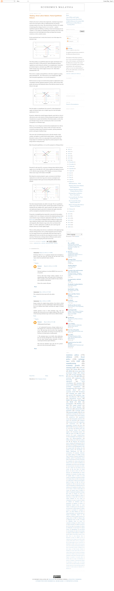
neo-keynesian (70, 531)
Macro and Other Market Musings (74, 294)
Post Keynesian (82, 544)
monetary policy (72, 355)
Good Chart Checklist (72, 285)
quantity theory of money (74, 475)
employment (78, 378)
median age (68, 487)
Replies (37, 263)
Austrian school (75, 490)
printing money (81, 474)
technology (83, 563)
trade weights (75, 532)
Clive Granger (73, 539)
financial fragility (73, 412)
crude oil (78, 500)
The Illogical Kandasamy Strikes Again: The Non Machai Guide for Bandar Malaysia (75, 337)
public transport (77, 508)
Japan (82, 495)
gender (75, 462)
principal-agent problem (80, 560)
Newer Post (31, 375)
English (82, 540)
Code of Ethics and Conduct (72, 17)
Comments (70, 41)
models (71, 456)
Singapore (75, 445)
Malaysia (75, 441)
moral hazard (76, 527)
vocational (81, 510)
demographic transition (77, 418)
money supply (70, 385)
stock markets (81, 440)
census (81, 521)
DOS (77, 479)
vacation (67, 566)
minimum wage (49, 243)
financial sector (69, 462)
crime (74, 500)
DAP (84, 539)
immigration (37, 243)
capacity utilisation (70, 498)
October (71, 166)
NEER (68, 400)
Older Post (61, 375)
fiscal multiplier (71, 436)
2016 (69, 160)
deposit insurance (71, 524)
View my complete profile (73, 73)
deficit (83, 500)
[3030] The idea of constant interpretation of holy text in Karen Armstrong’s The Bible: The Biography (75, 246)
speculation (74, 510)
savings (67, 469)
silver (71, 563)
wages (56, 243)
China (71, 428)
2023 (69, 149)
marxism (67, 560)
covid (82, 550)
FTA (67, 542)
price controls (71, 467)
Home (46, 375)
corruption (82, 420)
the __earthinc (71, 243)
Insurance (68, 495)
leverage (74, 558)
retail (76, 531)
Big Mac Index (75, 469)
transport (79, 477)
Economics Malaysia (57, 7)
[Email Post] (47, 241)
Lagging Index (69, 518)
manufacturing (71, 363)
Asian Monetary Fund (78, 536)
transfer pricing (70, 449)
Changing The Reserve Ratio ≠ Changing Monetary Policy (76, 190)
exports (68, 369)
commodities (82, 422)
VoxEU (78, 459)
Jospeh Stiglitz (72, 542)
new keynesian (69, 508)
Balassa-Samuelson (77, 438)
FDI (80, 423)
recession (73, 459)
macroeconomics (71, 466)
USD (81, 451)
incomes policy (80, 557)
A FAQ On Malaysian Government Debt (75, 21)
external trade (71, 367)
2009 (69, 227)
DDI (68, 540)
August (71, 170)
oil (84, 443)
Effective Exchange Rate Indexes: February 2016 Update (76, 205)
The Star (81, 496)
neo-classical (82, 529)
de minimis (70, 300)
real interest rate (79, 467)
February (71, 209)
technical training (76, 563)
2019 (69, 153)
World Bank (82, 445)
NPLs (78, 519)
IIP (69, 441)
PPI (82, 482)
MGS (79, 402)
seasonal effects (71, 390)
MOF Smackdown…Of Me (75, 183)
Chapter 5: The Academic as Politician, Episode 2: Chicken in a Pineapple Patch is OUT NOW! (75, 312)
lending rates (80, 448)
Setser (67, 547)
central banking (81, 415)
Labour (43, 243)
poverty (74, 440)
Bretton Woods (72, 479)
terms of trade (73, 488)
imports (83, 369)
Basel (73, 537)
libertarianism (80, 558)
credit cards (78, 483)
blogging (83, 459)
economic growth (73, 365)
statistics (80, 487)
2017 (69, 158)
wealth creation (74, 566)
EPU (74, 540)
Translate (77, 236)
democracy (68, 472)
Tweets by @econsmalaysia (72, 104)
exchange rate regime (75, 393)
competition (70, 461)
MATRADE (68, 544)
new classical (80, 506)
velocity (67, 490)
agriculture (74, 420)
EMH (67, 492)
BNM (70, 371)
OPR (80, 376)
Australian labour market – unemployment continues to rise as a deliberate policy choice (75, 254)
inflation (69, 357)
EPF (71, 540)
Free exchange (71, 323)
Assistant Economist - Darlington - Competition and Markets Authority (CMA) (75, 274)
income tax (75, 464)
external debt (71, 448)
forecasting (69, 379)
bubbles (68, 440)
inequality (80, 436)
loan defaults (82, 464)
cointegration (68, 500)
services (83, 414)
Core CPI (73, 376)
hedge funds (74, 555)
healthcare (81, 462)
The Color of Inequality (73, 330)
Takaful (80, 547)
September (71, 168)
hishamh (40, 266)
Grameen (75, 493)
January (71, 211)
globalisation (68, 503)
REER (71, 402)
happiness (76, 503)
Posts (69, 38)
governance (77, 526)
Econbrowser (71, 317)
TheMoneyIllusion (72, 265)
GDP (78, 361)
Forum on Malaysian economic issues (75, 331)
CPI (81, 368)
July (70, 173)
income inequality (77, 374)
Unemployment (70, 388)
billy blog (70, 251)
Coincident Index (79, 513)
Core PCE (79, 539)
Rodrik (83, 519)
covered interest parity (75, 550)
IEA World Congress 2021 (73, 290)
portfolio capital (70, 458)
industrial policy (80, 485)
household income (77, 432)
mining (75, 369)
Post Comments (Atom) (41, 379)
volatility (81, 532)
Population (68, 483)
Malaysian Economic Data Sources (74, 19)
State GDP (75, 496)
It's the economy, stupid (72, 301)
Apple (80, 534)
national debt (78, 409)
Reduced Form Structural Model (77, 545)
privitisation (70, 562)
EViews (77, 540)
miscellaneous (73, 397)
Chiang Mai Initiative (70, 513)
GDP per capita (70, 433)
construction (72, 423)
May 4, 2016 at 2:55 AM (45, 292)
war (67, 534)
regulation (74, 487)
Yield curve (69, 409)
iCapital (67, 557)
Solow (76, 547)
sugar (67, 438)
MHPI (75, 518)
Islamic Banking (75, 495)
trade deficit (80, 488)
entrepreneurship (76, 472)
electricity (68, 378)
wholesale (80, 566)
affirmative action (72, 521)
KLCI (77, 470)
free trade (71, 526)
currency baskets (69, 552)
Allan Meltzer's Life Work (73, 296)
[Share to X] (52, 241)
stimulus (69, 532)
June (70, 175)
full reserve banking (71, 553)
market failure (71, 454)
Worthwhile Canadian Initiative (75, 284)
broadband (68, 550)
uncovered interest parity (79, 565)
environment (82, 552)
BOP (67, 427)
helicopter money (80, 555)
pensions (78, 466)
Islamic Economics (79, 516)
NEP (77, 482)
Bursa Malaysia (75, 511)
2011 (69, 222)
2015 (69, 214)
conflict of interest (81, 523)
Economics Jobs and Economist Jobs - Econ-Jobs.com (75, 271)
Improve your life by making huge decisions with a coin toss (75, 325)
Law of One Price (79, 542)
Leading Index (70, 480)
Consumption (71, 415)
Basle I (67, 511)
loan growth (69, 395)
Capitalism (68, 539)
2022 (69, 151)
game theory (78, 553)
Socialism (72, 547)
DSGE (81, 490)
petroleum (68, 410)
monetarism (78, 443)
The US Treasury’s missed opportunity (75, 306)
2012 (69, 220)
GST (81, 412)
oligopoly (72, 560)
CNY (82, 537)
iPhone (81, 503)
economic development (73, 386)
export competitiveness (79, 435)
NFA (82, 470)
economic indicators (80, 453)
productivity (72, 417)
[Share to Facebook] (54, 241)
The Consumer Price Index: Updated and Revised (75, 201)
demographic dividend (71, 425)
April (70, 179)
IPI (67, 376)
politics (83, 466)
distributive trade (78, 501)
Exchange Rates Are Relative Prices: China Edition (75, 194)
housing (82, 397)
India (73, 516)
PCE (76, 544)
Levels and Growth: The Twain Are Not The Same (76, 197)
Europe (69, 445)
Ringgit (83, 400)
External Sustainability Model (73, 514)
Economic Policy (72, 259)
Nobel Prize (68, 496)
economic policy (80, 410)
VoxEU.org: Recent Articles (74, 305)
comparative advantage (70, 523)
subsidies (79, 388)
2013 (69, 218)
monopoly (74, 474)
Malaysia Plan (82, 518)
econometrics (69, 453)
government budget (71, 373)
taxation (75, 400)
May (70, 177)
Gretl (73, 470)
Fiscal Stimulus (77, 407)
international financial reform (72, 505)
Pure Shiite (70, 334)
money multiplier (79, 456)
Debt (67, 405)
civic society (80, 498)
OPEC (73, 544)
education (79, 383)
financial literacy (73, 430)
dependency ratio (81, 446)
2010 (69, 224)
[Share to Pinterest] (56, 241)
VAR (73, 483)
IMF (72, 427)
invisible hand (68, 558)
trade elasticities (70, 565)
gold (67, 407)
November (71, 164)
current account (71, 446)
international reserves (75, 398)
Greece (81, 493)
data (74, 552)
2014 (69, 216)
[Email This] (49, 241)
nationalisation (74, 529)
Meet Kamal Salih (72, 310)
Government (79, 449)
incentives (73, 557)
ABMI (70, 534)
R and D (68, 545)
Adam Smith (75, 534)
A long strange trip (71, 267)
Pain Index (79, 385)
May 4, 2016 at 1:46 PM (45, 301)
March (70, 181)
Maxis (72, 482)
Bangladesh (68, 537)
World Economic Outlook (78, 549)
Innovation (82, 479)
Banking (79, 403)
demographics (70, 403)
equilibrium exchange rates (72, 414)
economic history (72, 422)
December (71, 162)
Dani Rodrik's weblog (73, 289)
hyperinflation (69, 464)
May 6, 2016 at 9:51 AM (49, 322)
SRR (77, 433)
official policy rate (80, 428)
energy (77, 552)
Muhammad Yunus (71, 519)
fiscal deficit (78, 371)
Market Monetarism (71, 451)
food (81, 425)
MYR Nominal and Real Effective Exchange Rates (73, 23)
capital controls (77, 405)
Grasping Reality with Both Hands (74, 279)
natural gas (73, 506)
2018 (69, 156)
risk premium (82, 531)
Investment (82, 391)
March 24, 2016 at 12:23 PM (50, 266)
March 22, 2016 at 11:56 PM (46, 252)
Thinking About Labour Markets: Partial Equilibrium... (76, 186)
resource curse (76, 562)
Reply (34, 260)
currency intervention (78, 461)
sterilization (73, 477)
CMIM (78, 537)
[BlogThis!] (51, 241)
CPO (82, 511)
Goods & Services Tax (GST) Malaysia (74, 342)
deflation (70, 501)
